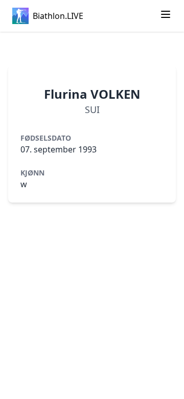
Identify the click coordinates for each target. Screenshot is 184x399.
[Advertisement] (92, 48)
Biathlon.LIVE (58, 15)
